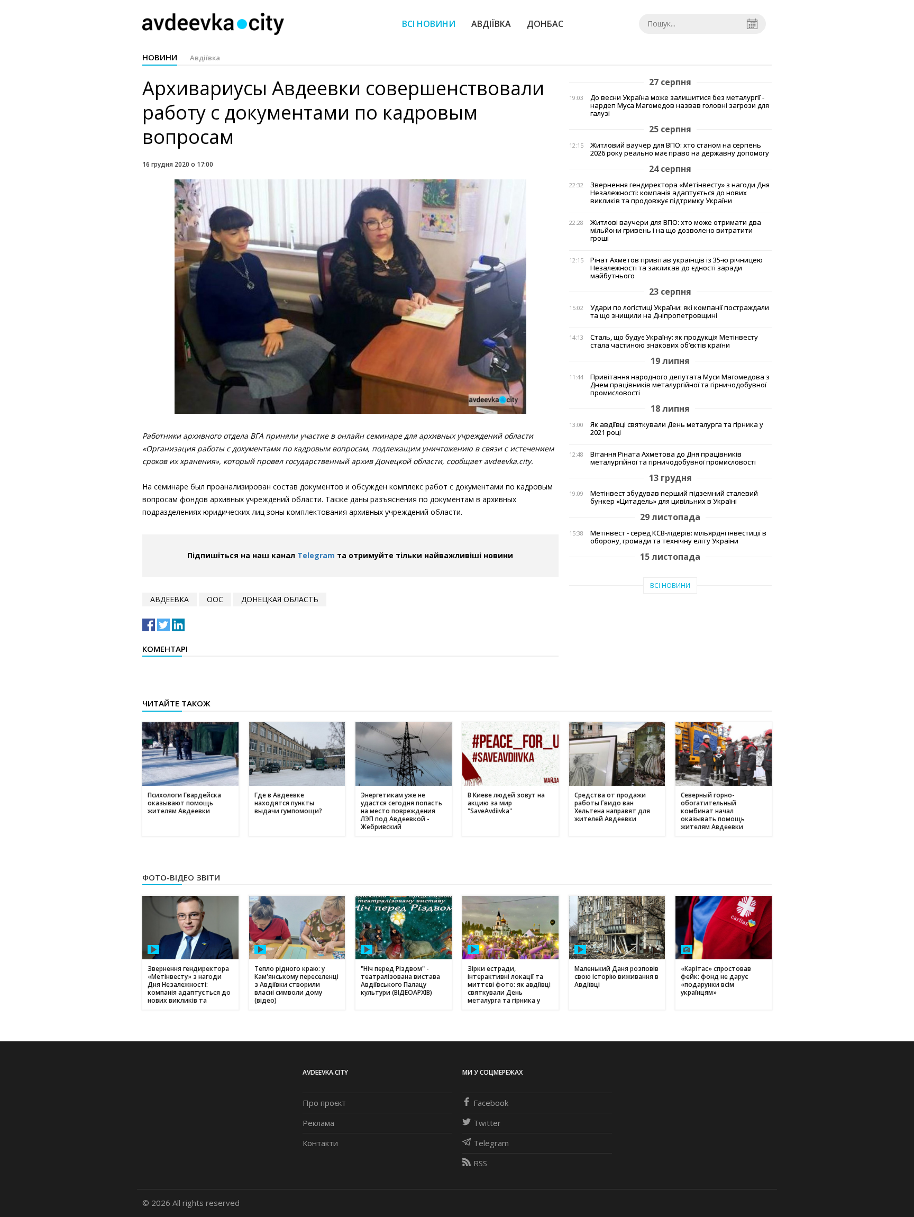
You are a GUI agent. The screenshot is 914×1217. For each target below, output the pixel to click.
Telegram (316, 555)
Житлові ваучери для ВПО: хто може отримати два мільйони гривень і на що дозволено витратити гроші (675, 230)
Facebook (490, 1102)
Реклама (318, 1123)
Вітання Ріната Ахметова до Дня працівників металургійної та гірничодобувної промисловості (673, 458)
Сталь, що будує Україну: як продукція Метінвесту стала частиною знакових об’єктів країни (674, 341)
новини (159, 57)
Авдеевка (169, 599)
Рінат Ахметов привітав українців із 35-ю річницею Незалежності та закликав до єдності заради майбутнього (676, 268)
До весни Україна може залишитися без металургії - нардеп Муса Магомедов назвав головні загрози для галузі (679, 105)
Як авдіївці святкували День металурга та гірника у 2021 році (676, 429)
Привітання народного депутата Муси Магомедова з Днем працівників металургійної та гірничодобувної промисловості (680, 385)
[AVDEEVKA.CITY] (213, 23)
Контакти (320, 1143)
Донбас (545, 24)
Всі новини (428, 24)
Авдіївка (491, 24)
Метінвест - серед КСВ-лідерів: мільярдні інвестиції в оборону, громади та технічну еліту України (678, 537)
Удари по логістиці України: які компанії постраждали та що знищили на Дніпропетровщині (679, 312)
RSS (480, 1163)
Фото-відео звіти (181, 877)
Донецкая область (279, 599)
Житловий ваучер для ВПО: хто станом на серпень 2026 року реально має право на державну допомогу (679, 149)
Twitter (487, 1123)
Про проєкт (324, 1102)
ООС (215, 599)
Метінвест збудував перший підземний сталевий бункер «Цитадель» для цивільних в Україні (674, 497)
